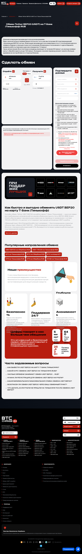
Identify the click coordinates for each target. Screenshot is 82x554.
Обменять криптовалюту (10, 486)
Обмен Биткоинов (39, 445)
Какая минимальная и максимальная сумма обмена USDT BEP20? (39, 381)
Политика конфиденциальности (52, 475)
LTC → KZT (53, 449)
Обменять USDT (38, 450)
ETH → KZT (53, 447)
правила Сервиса (64, 134)
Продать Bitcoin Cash (23, 451)
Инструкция (6, 512)
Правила (25, 3)
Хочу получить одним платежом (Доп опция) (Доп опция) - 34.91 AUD (67, 124)
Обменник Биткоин (39, 446)
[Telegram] (41, 546)
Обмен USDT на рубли (40, 453)
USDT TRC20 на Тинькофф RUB (45, 250)
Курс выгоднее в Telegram (68, 152)
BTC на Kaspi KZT (54, 254)
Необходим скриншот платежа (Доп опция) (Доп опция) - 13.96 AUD (67, 119)
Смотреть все (6, 457)
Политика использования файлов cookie (55, 481)
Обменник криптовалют (40, 443)
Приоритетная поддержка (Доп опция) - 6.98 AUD (67, 128)
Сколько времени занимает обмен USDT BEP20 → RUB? (33, 374)
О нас (4, 489)
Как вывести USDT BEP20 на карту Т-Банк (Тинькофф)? (33, 367)
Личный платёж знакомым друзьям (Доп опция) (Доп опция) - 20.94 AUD (67, 111)
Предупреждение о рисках (10, 500)
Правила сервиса (48, 467)
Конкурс (12, 3)
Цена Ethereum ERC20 (72, 449)
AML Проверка (47, 473)
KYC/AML (45, 3)
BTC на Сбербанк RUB (36, 254)
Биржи (69, 45)
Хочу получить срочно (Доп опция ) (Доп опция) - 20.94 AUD (67, 115)
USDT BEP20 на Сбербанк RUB (18, 250)
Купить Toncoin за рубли (8, 453)
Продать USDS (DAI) (23, 453)
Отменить (67, 165)
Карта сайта (41, 548)
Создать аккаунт (72, 3)
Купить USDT (5, 445)
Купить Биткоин (6, 443)
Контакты (5, 470)
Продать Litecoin (22, 450)
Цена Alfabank (70, 447)
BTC (4, 492)
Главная (19, 3)
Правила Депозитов (35, 3)
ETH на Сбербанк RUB (35, 259)
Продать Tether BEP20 (23, 446)
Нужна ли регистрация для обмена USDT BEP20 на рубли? (35, 377)
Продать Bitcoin (22, 445)
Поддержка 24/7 (7, 507)
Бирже (13, 45)
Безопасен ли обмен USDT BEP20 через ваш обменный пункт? (37, 384)
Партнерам (6, 475)
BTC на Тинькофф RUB (15, 254)
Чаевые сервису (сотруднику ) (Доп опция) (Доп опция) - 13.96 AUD (66, 107)
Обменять (12, 16)
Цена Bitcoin (70, 442)
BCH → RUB (53, 452)
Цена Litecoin (70, 452)
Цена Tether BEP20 (71, 445)
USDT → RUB (53, 445)
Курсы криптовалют (8, 484)
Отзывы (5, 467)
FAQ (4, 510)
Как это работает (8, 515)
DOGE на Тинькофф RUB (57, 259)
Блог (4, 473)
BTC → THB (53, 442)
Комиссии (6, 518)
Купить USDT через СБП (8, 446)
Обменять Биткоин (39, 451)
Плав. (24, 73)
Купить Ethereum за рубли (8, 455)
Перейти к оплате (67, 161)
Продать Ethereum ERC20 (24, 448)
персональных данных (69, 133)
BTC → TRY (53, 444)
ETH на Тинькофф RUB (15, 259)
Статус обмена (7, 521)
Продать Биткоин (22, 443)
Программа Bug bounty (9, 494)
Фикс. (29, 73)
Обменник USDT (38, 448)
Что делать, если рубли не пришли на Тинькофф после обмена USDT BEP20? (41, 389)
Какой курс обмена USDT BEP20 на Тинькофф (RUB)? (32, 371)
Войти (60, 3)
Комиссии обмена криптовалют (12, 497)
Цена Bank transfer (71, 444)
